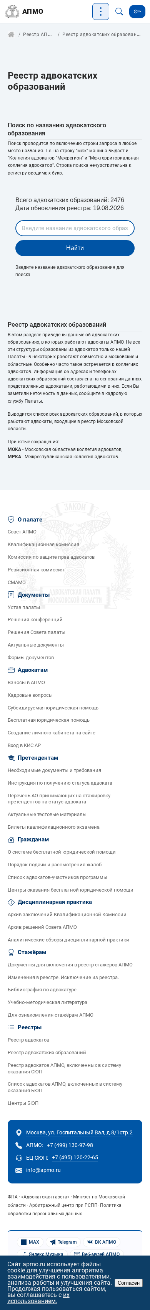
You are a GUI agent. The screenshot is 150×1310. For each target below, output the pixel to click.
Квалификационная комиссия (43, 544)
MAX (34, 1242)
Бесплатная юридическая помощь (49, 720)
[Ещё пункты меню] (100, 11)
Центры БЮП (23, 1103)
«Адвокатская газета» (45, 1197)
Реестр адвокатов (28, 1040)
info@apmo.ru (43, 1170)
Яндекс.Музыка (46, 1254)
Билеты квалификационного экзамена (54, 827)
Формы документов (31, 657)
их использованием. (38, 1298)
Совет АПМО (22, 532)
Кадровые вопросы (30, 695)
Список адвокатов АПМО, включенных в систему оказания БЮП (65, 1087)
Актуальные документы (36, 645)
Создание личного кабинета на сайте (51, 733)
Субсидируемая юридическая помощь (53, 708)
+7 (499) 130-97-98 (70, 1145)
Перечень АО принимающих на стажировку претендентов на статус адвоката (59, 799)
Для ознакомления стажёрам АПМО (50, 1015)
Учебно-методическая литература (47, 1002)
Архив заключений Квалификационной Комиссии (67, 914)
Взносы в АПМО (26, 682)
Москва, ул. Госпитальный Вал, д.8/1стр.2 (79, 1132)
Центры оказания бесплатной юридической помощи (70, 890)
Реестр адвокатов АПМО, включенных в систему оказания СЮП (64, 1068)
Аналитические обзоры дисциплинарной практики (68, 940)
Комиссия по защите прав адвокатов (51, 557)
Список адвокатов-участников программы (57, 877)
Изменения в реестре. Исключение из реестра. (63, 977)
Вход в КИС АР (24, 745)
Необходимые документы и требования (54, 770)
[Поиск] (119, 11)
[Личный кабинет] (137, 11)
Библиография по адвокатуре (42, 989)
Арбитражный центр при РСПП (63, 1205)
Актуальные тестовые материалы (47, 814)
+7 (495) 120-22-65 (75, 1157)
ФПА (13, 1197)
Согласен (129, 1283)
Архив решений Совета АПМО (42, 927)
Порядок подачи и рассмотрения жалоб (55, 864)
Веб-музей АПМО (101, 1254)
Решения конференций (35, 619)
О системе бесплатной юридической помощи (62, 852)
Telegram (67, 1242)
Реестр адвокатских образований (47, 1052)
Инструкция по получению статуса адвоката (60, 783)
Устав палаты (24, 607)
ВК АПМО (105, 1242)
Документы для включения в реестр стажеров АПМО (70, 965)
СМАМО (17, 582)
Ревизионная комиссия (36, 570)
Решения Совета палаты (36, 632)
